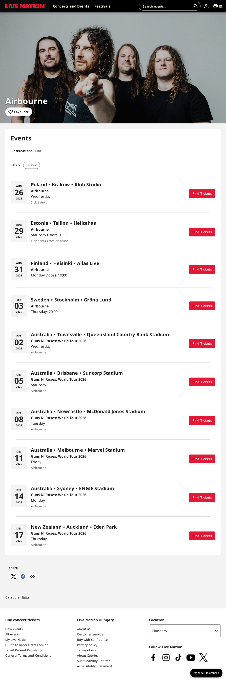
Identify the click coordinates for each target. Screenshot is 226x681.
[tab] (27, 151)
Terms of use (86, 650)
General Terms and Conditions (28, 655)
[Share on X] (13, 579)
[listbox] (184, 631)
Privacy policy (87, 645)
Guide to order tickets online (26, 645)
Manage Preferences (206, 673)
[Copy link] (32, 577)
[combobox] (167, 6)
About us (83, 629)
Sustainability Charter (93, 661)
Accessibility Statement (94, 666)
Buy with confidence (92, 639)
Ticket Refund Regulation (24, 650)
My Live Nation (16, 639)
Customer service (90, 634)
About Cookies (87, 655)
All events (12, 634)
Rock (25, 597)
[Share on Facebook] (23, 579)
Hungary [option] (159, 630)
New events (14, 629)
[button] (24, 6)
